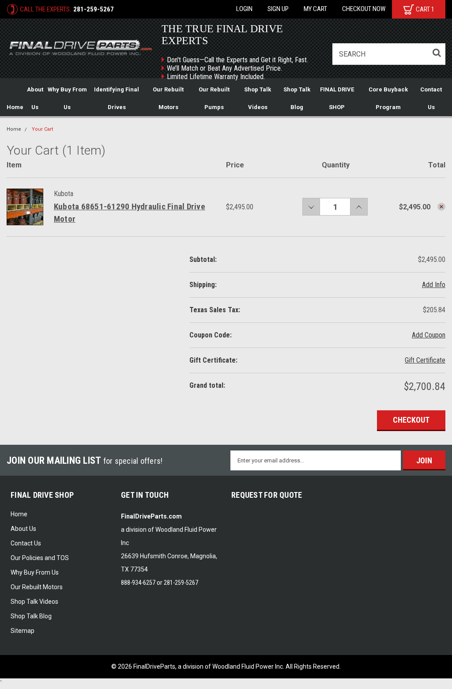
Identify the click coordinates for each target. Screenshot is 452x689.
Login (244, 9)
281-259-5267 (93, 9)
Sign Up (278, 9)
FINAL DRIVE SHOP (337, 98)
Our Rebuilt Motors (168, 98)
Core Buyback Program (388, 98)
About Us (35, 98)
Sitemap (22, 630)
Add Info (433, 284)
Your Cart (42, 129)
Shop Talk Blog (296, 98)
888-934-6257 (138, 582)
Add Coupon (428, 335)
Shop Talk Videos (257, 98)
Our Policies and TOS (40, 557)
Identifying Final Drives (116, 98)
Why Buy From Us (67, 98)
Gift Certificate (425, 360)
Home (15, 107)
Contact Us (431, 98)
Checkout (411, 419)
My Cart (315, 9)
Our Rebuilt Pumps (214, 98)
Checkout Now (363, 9)
